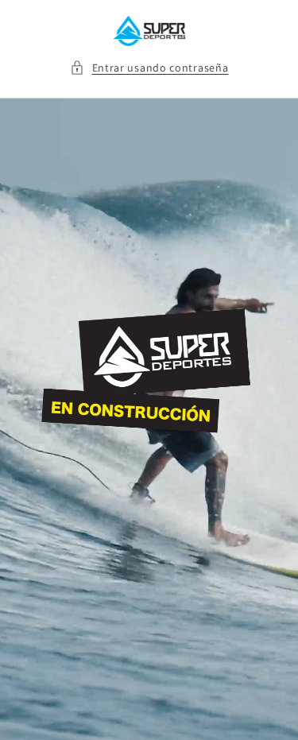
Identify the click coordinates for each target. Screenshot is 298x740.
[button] (149, 68)
